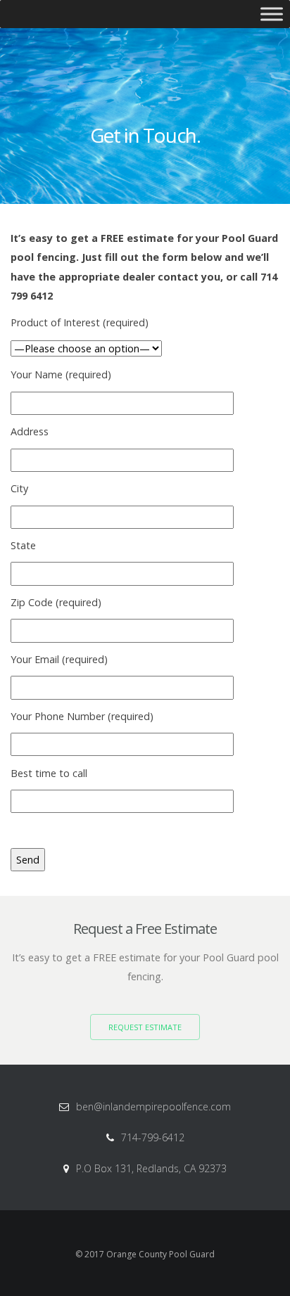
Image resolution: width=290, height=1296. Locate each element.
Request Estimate (145, 1027)
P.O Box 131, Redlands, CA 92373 (151, 1168)
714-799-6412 (152, 1137)
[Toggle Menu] (271, 13)
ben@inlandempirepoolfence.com (153, 1106)
